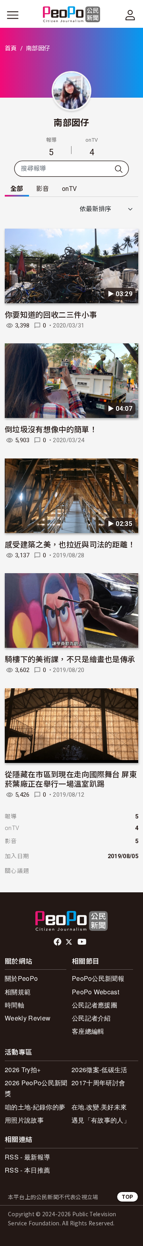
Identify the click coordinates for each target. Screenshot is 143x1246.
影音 (42, 189)
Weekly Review (27, 1018)
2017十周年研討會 (98, 1082)
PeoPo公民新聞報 (98, 978)
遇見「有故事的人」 (101, 1120)
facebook (58, 942)
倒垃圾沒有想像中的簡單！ (51, 429)
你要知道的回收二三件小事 (51, 314)
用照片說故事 (24, 1120)
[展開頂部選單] (130, 15)
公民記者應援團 (94, 1004)
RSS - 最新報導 (27, 1156)
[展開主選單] (13, 15)
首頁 (11, 48)
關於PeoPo (21, 978)
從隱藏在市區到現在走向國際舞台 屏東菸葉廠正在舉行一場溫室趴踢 (71, 778)
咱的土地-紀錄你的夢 (35, 1106)
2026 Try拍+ (23, 1069)
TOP (127, 1196)
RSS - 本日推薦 (27, 1170)
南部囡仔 (71, 122)
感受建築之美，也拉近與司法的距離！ (70, 544)
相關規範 (18, 991)
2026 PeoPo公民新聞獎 (36, 1088)
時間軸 (14, 1004)
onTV (69, 189)
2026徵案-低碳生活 (100, 1069)
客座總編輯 (88, 1031)
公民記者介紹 (91, 1018)
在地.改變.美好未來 (99, 1106)
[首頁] (71, 14)
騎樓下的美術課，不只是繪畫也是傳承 (70, 658)
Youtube (82, 942)
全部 (16, 189)
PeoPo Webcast (95, 991)
